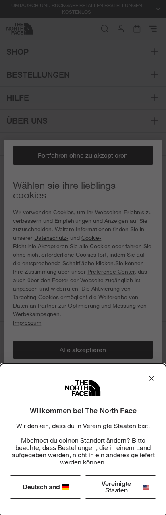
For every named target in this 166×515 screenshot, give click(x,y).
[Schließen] (151, 378)
